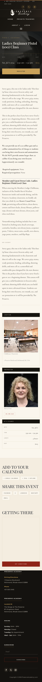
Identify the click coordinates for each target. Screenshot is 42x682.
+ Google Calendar (11, 478)
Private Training (25, 19)
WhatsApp (34, 493)
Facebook (7, 493)
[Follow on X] (28, 7)
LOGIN (27, 25)
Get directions (21, 564)
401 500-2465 (9, 589)
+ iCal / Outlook (28, 478)
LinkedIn (23, 493)
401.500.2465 (9, 414)
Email (6, 498)
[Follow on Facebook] (23, 7)
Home (10, 19)
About (15, 25)
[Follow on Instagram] (34, 7)
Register (21, 71)
